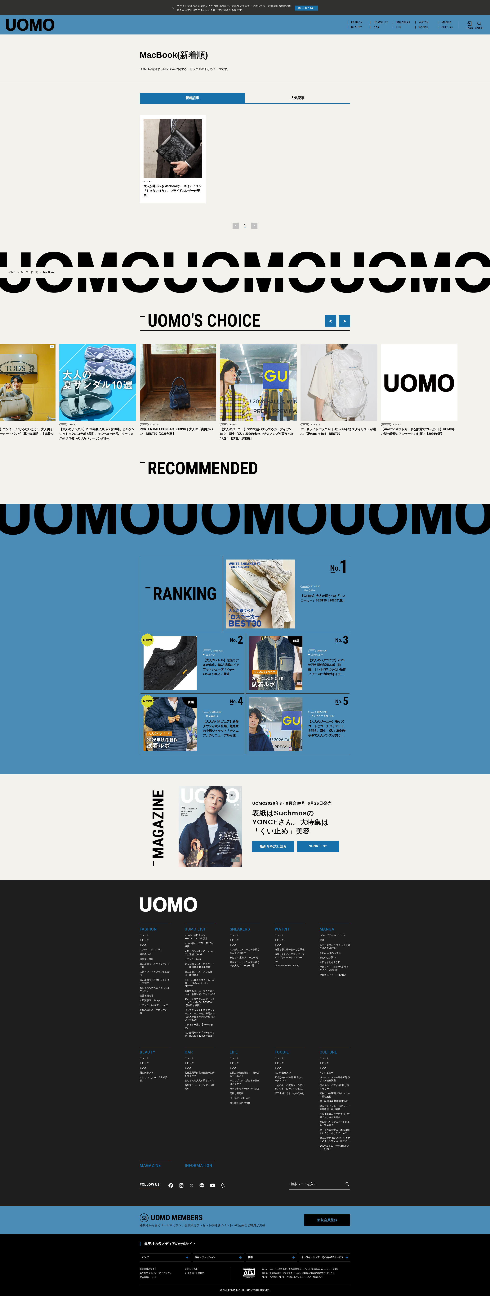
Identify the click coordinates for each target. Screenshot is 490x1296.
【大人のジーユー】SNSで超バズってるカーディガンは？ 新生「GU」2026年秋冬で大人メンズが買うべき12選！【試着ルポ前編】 (176, 434)
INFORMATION (305, 424)
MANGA (446, 22)
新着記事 (192, 98)
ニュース (210, 654)
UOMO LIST (381, 22)
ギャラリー (309, 590)
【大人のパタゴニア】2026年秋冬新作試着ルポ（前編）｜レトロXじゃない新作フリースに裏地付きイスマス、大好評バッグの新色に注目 (327, 667)
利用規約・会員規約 (194, 1273)
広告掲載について (148, 1277)
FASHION (356, 22)
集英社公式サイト (148, 1269)
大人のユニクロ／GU (322, 716)
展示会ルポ (316, 654)
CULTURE (447, 27)
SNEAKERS (403, 22)
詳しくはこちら (306, 8)
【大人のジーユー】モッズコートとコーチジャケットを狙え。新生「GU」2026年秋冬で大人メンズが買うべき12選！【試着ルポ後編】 (327, 729)
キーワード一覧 (29, 272)
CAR (376, 27)
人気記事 (298, 98)
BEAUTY (356, 27)
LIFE (398, 27)
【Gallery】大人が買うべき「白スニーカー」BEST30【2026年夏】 (323, 598)
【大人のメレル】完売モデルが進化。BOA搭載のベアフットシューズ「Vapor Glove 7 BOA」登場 (221, 667)
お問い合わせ (191, 1269)
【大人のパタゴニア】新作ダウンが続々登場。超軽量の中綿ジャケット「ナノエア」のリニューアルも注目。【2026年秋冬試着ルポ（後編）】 (221, 729)
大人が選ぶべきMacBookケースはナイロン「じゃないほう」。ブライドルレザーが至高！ (172, 190)
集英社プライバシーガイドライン (155, 1273)
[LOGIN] (470, 23)
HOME (11, 272)
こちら (320, 1277)
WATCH (423, 22)
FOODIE (423, 27)
